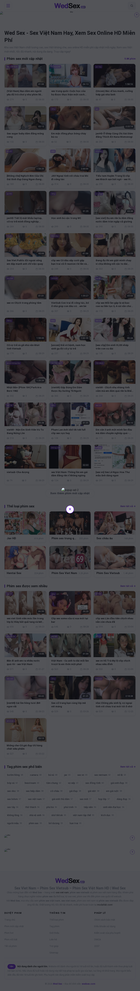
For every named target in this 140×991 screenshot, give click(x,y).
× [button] (70, 509)
